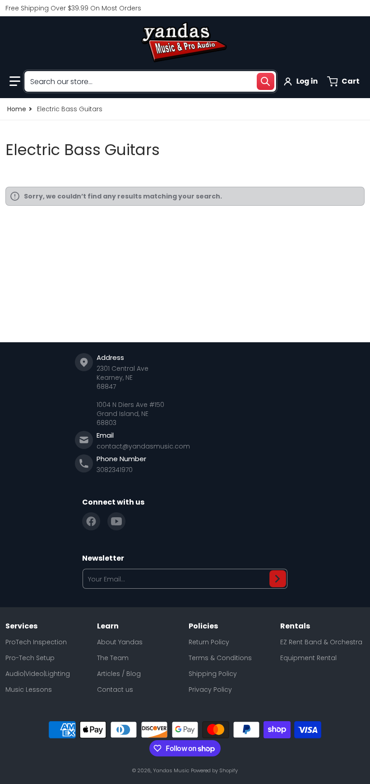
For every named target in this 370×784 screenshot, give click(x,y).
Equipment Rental (308, 657)
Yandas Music (171, 770)
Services (21, 626)
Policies (203, 626)
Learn (108, 626)
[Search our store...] (265, 81)
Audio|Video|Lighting (37, 673)
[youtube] (116, 521)
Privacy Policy (210, 689)
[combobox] (150, 81)
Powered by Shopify (214, 770)
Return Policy (209, 642)
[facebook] (91, 521)
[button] (14, 81)
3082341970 (115, 469)
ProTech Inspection (36, 642)
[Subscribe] (277, 578)
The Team (113, 657)
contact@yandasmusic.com (143, 446)
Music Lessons (28, 689)
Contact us (115, 689)
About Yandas (120, 642)
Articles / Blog (119, 673)
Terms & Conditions (220, 657)
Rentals (295, 626)
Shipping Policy (213, 673)
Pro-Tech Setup (30, 657)
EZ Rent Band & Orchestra (321, 642)
